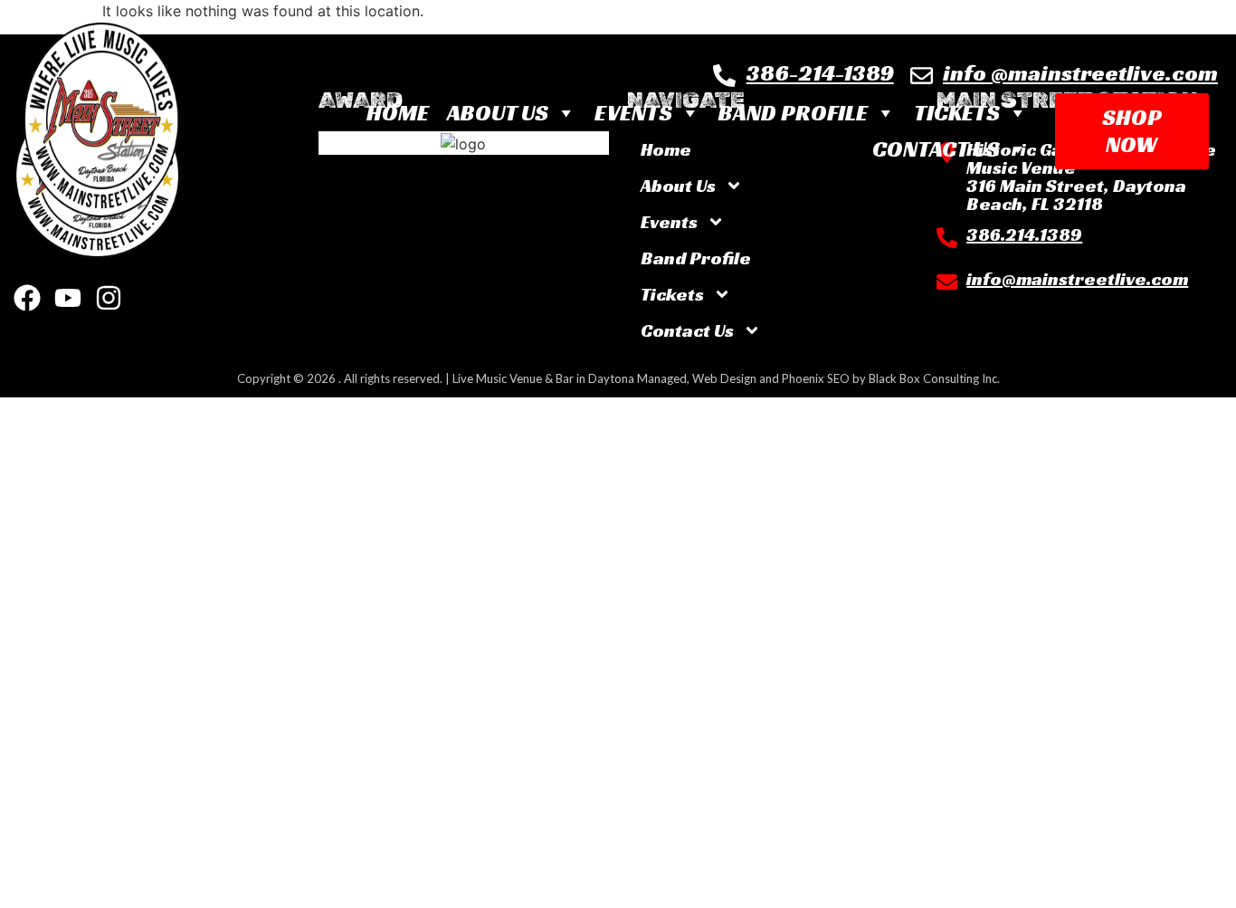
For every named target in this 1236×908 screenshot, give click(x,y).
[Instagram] (108, 298)
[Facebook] (27, 298)
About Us (497, 113)
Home (397, 113)
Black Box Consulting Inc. (934, 378)
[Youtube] (68, 298)
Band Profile (793, 113)
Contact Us (936, 149)
